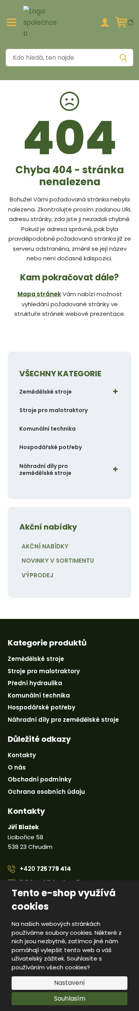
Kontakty (22, 755)
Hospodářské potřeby (50, 447)
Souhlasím (69, 998)
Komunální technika (47, 429)
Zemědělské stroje (45, 392)
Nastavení (69, 982)
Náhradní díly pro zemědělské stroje (45, 469)
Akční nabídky (45, 546)
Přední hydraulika (35, 683)
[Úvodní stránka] (40, 22)
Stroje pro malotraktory (53, 410)
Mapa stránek (39, 294)
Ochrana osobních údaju (46, 792)
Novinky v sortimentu (58, 561)
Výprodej (37, 575)
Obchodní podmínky (39, 779)
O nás (17, 767)
